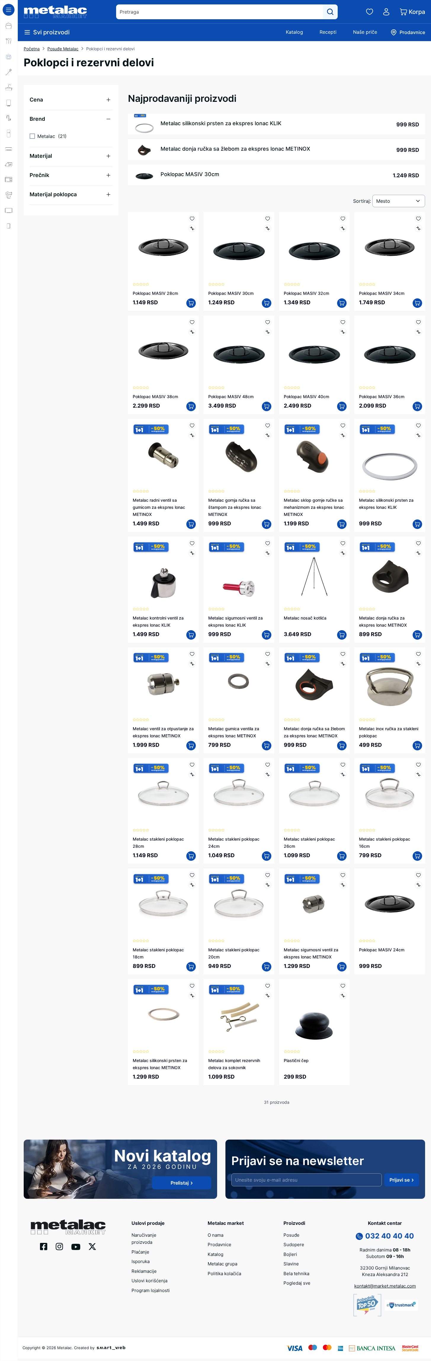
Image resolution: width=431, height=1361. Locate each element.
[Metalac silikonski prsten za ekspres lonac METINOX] (163, 1014)
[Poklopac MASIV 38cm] (163, 351)
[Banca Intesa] (372, 1348)
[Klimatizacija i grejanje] (9, 148)
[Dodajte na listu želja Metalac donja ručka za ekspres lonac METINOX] (418, 543)
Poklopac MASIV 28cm (155, 293)
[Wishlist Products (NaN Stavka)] (369, 12)
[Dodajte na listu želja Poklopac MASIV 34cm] (418, 218)
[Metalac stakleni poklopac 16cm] (389, 793)
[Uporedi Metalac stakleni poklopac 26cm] (343, 774)
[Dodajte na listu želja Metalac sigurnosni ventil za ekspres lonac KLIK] (267, 543)
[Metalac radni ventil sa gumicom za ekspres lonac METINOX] (163, 454)
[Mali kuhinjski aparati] (9, 179)
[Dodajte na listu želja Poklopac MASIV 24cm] (418, 875)
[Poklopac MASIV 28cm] (163, 247)
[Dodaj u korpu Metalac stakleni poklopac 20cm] (266, 966)
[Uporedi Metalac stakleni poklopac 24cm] (267, 774)
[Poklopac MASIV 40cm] (314, 351)
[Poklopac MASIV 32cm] (314, 247)
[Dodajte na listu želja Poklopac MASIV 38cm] (192, 322)
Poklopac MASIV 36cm (381, 396)
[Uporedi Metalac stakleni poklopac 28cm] (192, 774)
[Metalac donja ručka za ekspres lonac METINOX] (389, 572)
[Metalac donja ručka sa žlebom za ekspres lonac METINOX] (314, 682)
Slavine (291, 1264)
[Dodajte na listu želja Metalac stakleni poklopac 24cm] (267, 764)
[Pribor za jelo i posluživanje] (9, 41)
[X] (92, 1246)
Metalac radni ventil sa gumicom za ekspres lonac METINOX (159, 507)
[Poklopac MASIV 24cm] (389, 903)
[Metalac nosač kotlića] (314, 572)
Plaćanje (140, 1252)
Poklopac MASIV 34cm (381, 293)
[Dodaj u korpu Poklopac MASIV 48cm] (266, 406)
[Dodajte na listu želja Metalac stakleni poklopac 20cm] (267, 875)
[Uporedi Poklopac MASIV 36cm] (418, 332)
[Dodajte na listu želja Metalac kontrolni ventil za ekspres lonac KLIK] (192, 543)
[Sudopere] (9, 87)
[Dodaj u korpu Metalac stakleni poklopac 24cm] (266, 856)
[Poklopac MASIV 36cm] (389, 351)
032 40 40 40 (389, 1236)
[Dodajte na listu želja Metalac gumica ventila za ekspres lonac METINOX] (267, 654)
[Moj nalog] (386, 12)
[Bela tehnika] (9, 133)
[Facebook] (43, 1246)
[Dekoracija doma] (9, 256)
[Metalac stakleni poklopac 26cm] (314, 793)
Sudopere (293, 1244)
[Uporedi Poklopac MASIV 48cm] (267, 332)
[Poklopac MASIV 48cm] (239, 351)
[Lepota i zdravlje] (9, 195)
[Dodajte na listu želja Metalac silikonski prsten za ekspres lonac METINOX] (192, 986)
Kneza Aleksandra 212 (385, 1274)
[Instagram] (59, 1246)
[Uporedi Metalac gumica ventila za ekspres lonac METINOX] (267, 663)
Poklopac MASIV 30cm (190, 174)
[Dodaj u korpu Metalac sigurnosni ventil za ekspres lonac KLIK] (266, 635)
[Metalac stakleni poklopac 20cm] (239, 903)
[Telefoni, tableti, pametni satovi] (9, 225)
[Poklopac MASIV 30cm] (239, 247)
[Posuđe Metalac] (9, 25)
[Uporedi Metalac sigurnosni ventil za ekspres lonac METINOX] (343, 885)
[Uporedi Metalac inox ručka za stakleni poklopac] (418, 663)
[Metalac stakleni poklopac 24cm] (239, 793)
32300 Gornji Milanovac (385, 1268)
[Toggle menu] (9, 10)
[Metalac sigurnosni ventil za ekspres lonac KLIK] (239, 572)
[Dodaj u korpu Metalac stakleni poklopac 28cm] (191, 856)
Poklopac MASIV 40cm (306, 396)
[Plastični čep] (314, 1014)
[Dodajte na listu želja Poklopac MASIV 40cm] (343, 322)
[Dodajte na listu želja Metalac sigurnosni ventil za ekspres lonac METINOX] (343, 875)
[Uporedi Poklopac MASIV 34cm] (418, 228)
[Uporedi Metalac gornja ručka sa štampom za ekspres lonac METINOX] (267, 435)
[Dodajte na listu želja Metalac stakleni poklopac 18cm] (192, 875)
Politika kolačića (224, 1273)
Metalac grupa (222, 1264)
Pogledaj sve (296, 1283)
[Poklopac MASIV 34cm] (389, 247)
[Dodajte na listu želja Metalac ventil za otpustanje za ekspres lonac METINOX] (192, 654)
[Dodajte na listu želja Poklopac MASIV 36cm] (418, 322)
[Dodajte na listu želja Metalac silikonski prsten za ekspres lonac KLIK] (418, 425)
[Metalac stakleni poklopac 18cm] (163, 903)
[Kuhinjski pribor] (9, 72)
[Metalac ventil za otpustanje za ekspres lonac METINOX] (163, 682)
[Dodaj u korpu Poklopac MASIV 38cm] (191, 406)
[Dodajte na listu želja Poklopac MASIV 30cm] (267, 218)
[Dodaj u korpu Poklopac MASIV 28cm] (191, 303)
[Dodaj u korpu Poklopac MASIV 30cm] (266, 303)
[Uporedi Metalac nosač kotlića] (343, 553)
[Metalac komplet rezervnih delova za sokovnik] (239, 1014)
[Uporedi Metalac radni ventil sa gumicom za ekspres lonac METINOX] (192, 435)
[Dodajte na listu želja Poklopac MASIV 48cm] (267, 322)
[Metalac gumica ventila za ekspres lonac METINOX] (239, 682)
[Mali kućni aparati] (9, 164)
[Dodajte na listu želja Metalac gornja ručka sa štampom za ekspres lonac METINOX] (267, 425)
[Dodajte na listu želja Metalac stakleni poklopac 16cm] (418, 764)
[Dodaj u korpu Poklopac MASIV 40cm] (342, 406)
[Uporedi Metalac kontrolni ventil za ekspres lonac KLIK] (192, 553)
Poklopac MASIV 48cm (231, 396)
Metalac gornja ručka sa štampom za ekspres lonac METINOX (234, 507)
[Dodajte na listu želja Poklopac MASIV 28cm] (192, 218)
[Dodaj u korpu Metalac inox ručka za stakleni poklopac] (417, 745)
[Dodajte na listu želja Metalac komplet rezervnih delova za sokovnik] (267, 986)
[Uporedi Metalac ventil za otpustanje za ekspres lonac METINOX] (192, 663)
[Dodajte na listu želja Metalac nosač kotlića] (343, 543)
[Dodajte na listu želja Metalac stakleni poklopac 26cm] (343, 764)
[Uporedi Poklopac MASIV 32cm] (343, 228)
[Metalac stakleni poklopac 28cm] (163, 793)
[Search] (330, 11)
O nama (215, 1235)
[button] (71, 100)
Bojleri (290, 1254)
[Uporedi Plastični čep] (343, 995)
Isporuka (141, 1261)
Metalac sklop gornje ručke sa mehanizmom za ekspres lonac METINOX (314, 507)
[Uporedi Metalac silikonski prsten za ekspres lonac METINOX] (192, 995)
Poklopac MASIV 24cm (381, 949)
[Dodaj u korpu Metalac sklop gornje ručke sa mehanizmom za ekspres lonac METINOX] (342, 524)
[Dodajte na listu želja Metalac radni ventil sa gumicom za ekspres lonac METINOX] (192, 425)
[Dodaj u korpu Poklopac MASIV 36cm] (417, 406)
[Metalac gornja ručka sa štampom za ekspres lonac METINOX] (239, 454)
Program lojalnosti (151, 1290)
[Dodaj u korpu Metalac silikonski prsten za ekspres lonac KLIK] (417, 524)
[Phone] (359, 1236)
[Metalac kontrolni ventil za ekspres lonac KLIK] (163, 572)
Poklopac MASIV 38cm (155, 396)
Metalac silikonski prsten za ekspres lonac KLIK (221, 123)
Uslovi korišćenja (149, 1280)
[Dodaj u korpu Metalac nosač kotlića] (342, 635)
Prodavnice (219, 1244)
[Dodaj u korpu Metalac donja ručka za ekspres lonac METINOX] (417, 635)
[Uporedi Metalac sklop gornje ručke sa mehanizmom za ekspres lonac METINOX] (343, 435)
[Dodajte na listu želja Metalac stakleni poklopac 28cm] (192, 764)
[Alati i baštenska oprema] (9, 272)
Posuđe (291, 1235)
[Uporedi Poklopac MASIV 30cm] (267, 228)
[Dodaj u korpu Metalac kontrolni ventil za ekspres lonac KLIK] (191, 635)
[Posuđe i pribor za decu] (9, 56)
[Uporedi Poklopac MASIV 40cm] (343, 332)
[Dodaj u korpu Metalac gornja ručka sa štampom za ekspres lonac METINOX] (266, 524)
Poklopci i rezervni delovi (110, 48)
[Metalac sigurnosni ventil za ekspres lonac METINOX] (314, 903)
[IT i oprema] (9, 241)
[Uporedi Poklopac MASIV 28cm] (192, 228)
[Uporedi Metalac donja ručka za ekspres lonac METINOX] (418, 553)
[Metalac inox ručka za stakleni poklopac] (389, 682)
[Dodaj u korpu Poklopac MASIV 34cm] (417, 303)
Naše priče (365, 32)
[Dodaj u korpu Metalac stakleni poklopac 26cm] (342, 856)
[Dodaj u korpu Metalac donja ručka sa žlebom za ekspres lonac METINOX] (342, 745)
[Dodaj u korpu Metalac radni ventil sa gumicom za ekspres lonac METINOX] (191, 524)
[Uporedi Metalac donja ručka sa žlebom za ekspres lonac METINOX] (343, 663)
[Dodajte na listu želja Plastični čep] (343, 986)
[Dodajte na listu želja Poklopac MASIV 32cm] (343, 218)
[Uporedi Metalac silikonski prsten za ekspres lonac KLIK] (418, 435)
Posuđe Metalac (62, 48)
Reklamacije (144, 1271)
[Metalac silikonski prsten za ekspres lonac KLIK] (389, 454)
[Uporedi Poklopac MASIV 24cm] (418, 885)
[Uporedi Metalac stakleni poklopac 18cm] (192, 885)
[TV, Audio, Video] (9, 210)
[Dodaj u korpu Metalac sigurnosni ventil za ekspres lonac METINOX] (342, 966)
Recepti (328, 32)
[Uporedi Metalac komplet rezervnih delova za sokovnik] (267, 995)
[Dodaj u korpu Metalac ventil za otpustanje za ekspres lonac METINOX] (191, 745)
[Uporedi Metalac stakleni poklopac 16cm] (418, 774)
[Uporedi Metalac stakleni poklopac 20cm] (267, 885)
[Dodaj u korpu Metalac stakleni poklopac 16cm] (417, 856)
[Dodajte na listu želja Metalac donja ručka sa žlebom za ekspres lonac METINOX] (343, 654)
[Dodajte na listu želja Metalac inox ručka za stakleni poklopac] (418, 654)
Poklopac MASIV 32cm (306, 293)
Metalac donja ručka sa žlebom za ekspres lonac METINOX (235, 149)
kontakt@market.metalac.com (385, 1286)
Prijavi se (400, 1180)
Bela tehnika (296, 1273)
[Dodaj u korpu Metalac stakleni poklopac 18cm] (191, 966)
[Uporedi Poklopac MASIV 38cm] (192, 332)
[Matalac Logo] (68, 1226)
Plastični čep (296, 1060)
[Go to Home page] (55, 12)
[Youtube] (75, 1246)
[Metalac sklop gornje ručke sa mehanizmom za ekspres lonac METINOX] (314, 454)
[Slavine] (9, 118)
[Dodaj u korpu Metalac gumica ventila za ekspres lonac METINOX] (266, 745)
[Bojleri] (9, 102)
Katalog (294, 32)
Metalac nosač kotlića (305, 617)
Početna (32, 48)
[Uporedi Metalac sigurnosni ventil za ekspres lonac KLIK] (267, 553)
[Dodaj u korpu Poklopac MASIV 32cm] (342, 303)
